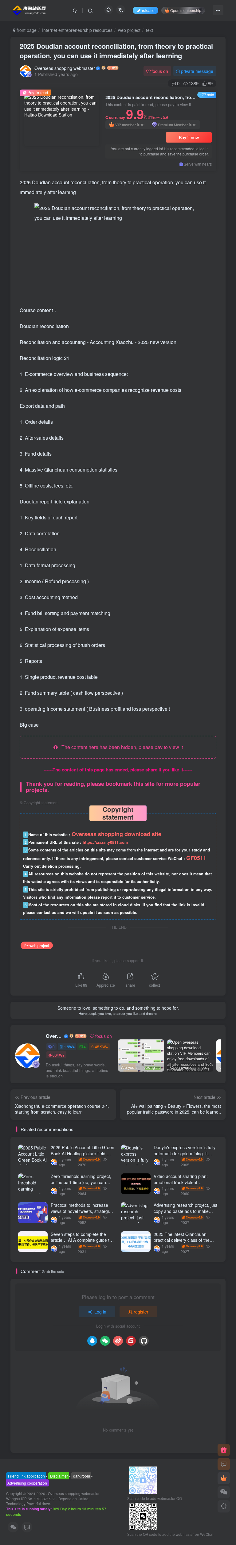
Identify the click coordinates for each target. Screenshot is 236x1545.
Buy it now (189, 137)
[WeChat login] (105, 1341)
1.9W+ (69, 1046)
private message (197, 71)
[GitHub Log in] (144, 1341)
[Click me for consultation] (224, 1464)
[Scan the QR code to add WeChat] (224, 1492)
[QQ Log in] (92, 1341)
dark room (81, 1478)
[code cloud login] (131, 1341)
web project (129, 30)
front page (26, 30)
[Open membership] (224, 1478)
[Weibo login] (118, 1341)
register (141, 1312)
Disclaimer (59, 1478)
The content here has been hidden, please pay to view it (120, 747)
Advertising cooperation (27, 1485)
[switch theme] (224, 1506)
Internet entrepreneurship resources (77, 30)
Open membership (185, 10)
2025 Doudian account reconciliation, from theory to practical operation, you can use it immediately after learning (116, 50)
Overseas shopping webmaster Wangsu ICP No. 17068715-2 (53, 1499)
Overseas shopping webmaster (64, 68)
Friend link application (26, 1478)
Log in (100, 1312)
